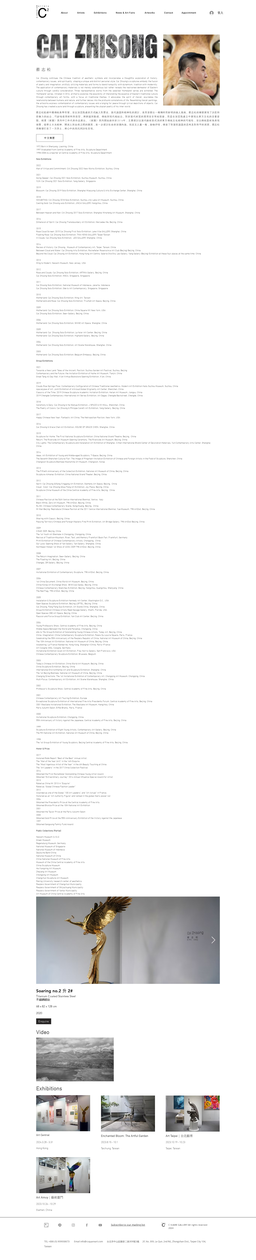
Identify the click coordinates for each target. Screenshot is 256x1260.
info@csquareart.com (91, 1241)
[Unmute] (47, 1076)
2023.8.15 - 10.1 (109, 1142)
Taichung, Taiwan (110, 1148)
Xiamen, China (44, 1210)
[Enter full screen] (108, 1076)
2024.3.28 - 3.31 (44, 1142)
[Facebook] (87, 1225)
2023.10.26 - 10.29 (46, 1204)
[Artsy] (46, 1225)
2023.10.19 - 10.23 (175, 1142)
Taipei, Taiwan (173, 1148)
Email (77, 1241)
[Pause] (41, 1076)
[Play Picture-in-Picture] (102, 1076)
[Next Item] (213, 940)
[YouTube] (100, 1225)
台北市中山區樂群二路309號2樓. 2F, (126, 1241)
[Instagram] (73, 1225)
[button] (128, 1225)
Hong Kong (42, 1148)
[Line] (60, 1225)
